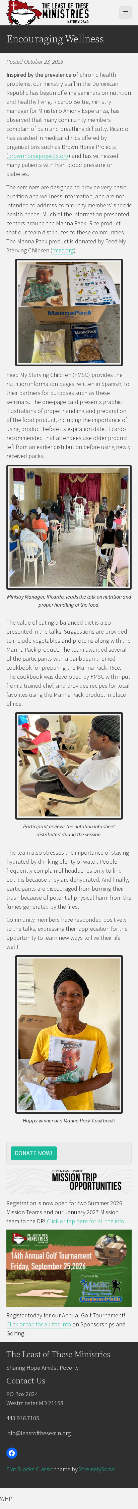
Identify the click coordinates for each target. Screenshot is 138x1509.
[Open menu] (125, 12)
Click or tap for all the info (38, 1324)
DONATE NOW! (34, 1153)
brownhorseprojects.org (38, 156)
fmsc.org (63, 250)
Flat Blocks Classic (29, 1469)
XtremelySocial (97, 1469)
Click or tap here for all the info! (86, 1221)
